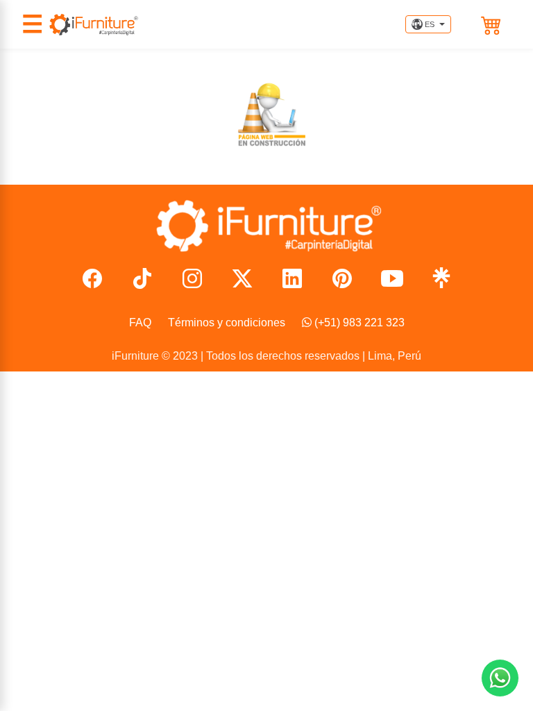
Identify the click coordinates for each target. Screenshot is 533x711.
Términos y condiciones (226, 322)
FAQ (140, 322)
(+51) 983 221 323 (358, 322)
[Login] (470, 24)
